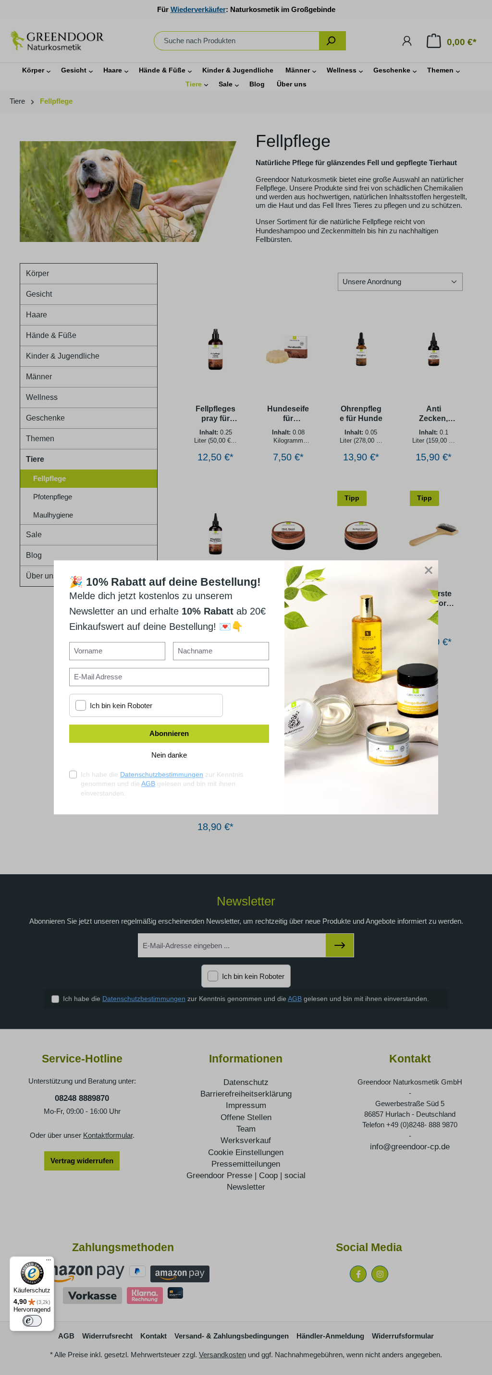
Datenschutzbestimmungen (161, 774)
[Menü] (48, 1262)
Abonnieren (169, 734)
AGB (148, 784)
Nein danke (169, 755)
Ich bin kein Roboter (121, 705)
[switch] (32, 1321)
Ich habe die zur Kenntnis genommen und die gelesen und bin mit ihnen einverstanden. (162, 784)
